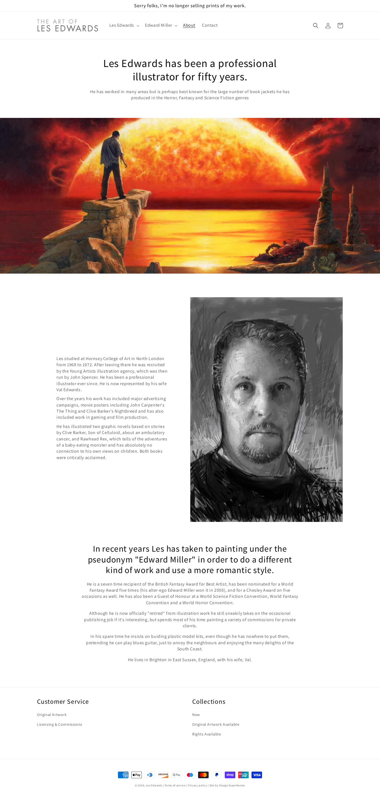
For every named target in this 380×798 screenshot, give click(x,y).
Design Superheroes (232, 785)
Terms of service (175, 785)
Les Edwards (154, 785)
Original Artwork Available (216, 724)
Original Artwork (52, 714)
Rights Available (206, 734)
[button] (124, 25)
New (196, 714)
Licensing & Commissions (59, 724)
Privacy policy (197, 785)
